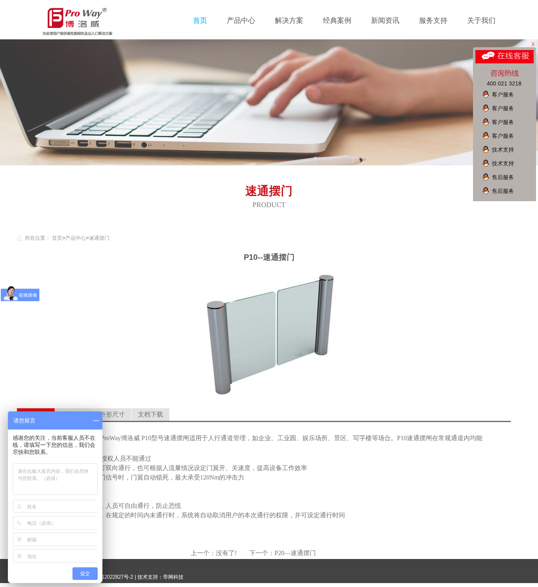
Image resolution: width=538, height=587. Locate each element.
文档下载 (150, 414)
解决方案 (289, 20)
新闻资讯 (385, 20)
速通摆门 (99, 238)
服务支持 (433, 20)
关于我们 (481, 20)
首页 (200, 20)
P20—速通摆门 (295, 553)
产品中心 (241, 20)
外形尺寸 (112, 414)
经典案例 (337, 20)
